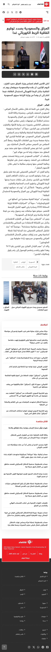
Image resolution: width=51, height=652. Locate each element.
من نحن (25, 553)
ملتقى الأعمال (20, 266)
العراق (40, 104)
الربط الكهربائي (32, 266)
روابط (40, 553)
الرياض (23, 262)
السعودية (32, 262)
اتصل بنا (33, 553)
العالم (47, 104)
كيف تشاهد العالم (26, 4)
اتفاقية (15, 262)
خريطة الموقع (25, 557)
